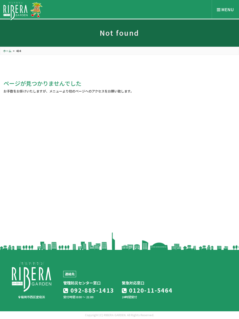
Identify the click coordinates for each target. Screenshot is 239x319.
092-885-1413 (91, 290)
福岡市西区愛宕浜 (32, 297)
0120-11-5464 (149, 290)
